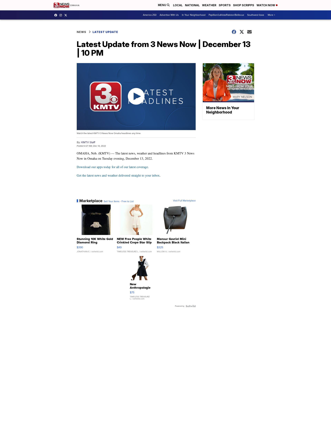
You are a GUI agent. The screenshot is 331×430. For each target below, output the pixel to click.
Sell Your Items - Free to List (119, 201)
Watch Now (266, 5)
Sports (225, 5)
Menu (162, 5)
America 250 (150, 15)
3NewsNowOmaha (66, 15)
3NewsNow (56, 15)
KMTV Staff (88, 142)
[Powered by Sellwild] (191, 306)
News (81, 32)
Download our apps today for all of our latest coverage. (113, 167)
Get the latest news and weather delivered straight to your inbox (118, 175)
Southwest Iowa (255, 15)
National (192, 5)
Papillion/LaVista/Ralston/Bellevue (226, 15)
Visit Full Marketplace (184, 201)
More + (271, 15)
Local (178, 5)
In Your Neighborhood (193, 15)
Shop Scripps (243, 5)
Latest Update (105, 32)
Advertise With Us (169, 15)
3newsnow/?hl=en (61, 15)
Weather (209, 5)
